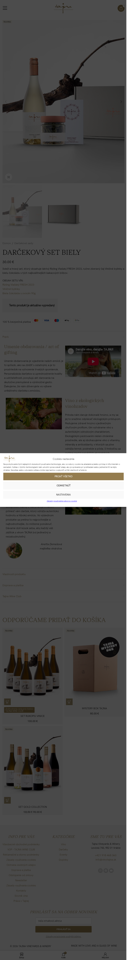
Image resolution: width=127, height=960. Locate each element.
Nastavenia (63, 494)
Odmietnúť (64, 485)
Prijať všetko (63, 476)
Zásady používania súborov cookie (62, 500)
